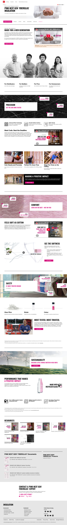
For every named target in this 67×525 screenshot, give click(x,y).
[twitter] (48, 515)
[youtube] (48, 511)
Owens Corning (4, 2)
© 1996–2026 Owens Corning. (8, 522)
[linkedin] (53, 515)
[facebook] (45, 511)
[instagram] (50, 511)
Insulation (4, 4)
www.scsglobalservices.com (35, 410)
